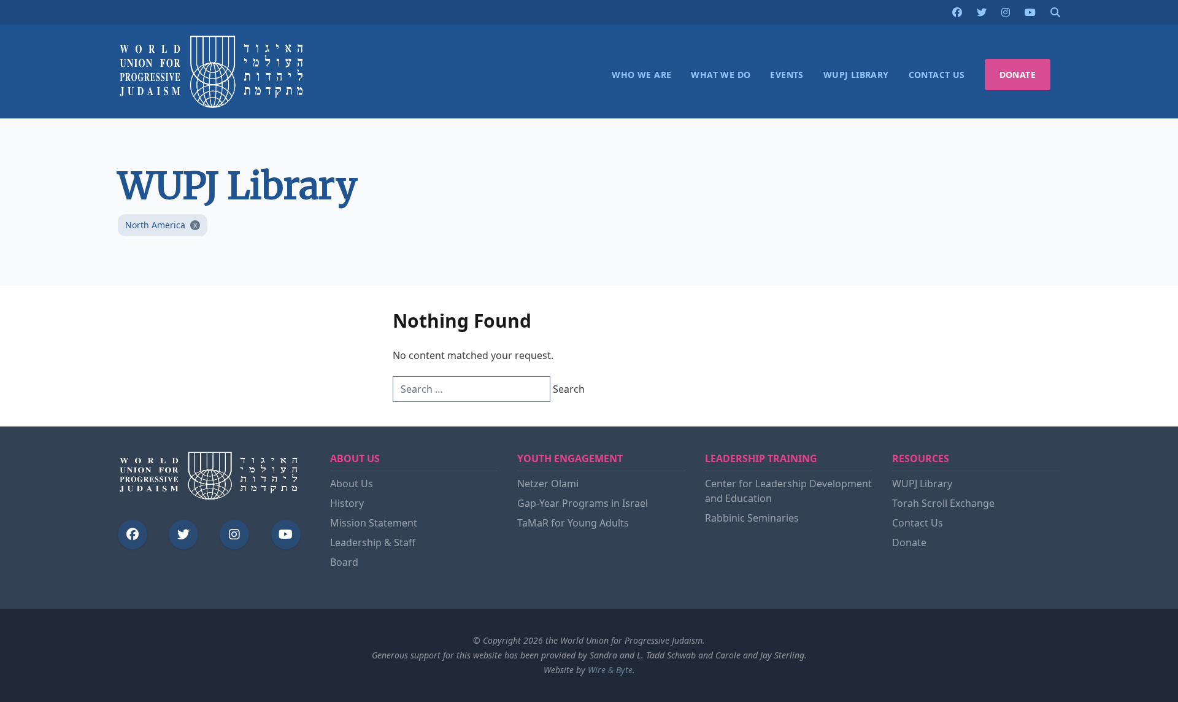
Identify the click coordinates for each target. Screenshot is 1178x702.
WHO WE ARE (641, 74)
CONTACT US (937, 74)
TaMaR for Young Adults (573, 523)
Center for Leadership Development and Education (788, 491)
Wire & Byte (610, 670)
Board (344, 562)
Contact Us (917, 523)
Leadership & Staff (372, 542)
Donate (909, 542)
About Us (351, 483)
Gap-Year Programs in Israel (582, 503)
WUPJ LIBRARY (856, 74)
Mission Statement (373, 523)
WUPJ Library (922, 483)
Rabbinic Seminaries (752, 518)
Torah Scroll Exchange (943, 503)
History (347, 503)
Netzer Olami (548, 483)
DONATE (1017, 74)
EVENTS (786, 74)
